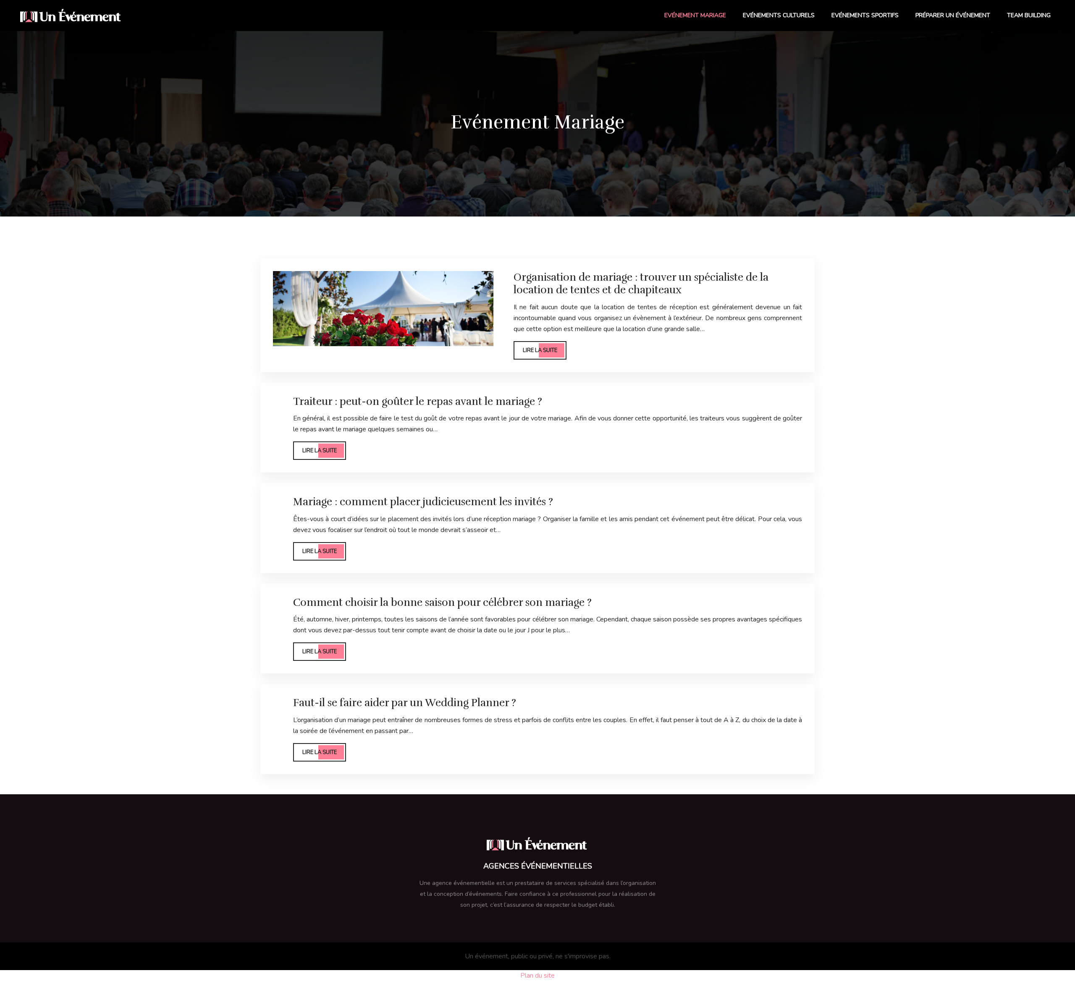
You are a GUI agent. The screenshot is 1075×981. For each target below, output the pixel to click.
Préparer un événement (952, 15)
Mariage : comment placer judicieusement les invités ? (423, 501)
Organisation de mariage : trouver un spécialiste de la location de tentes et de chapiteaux (641, 283)
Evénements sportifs (865, 15)
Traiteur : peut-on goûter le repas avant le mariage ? (417, 401)
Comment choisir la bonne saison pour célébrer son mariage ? (442, 602)
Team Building (1029, 15)
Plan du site (537, 975)
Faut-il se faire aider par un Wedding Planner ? (404, 702)
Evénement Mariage (695, 15)
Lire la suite (540, 350)
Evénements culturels (779, 15)
